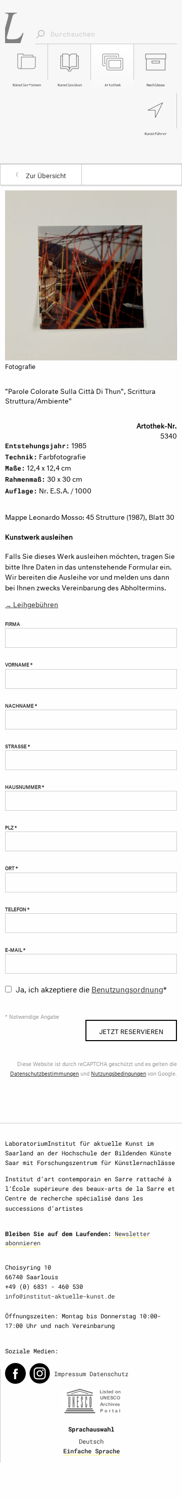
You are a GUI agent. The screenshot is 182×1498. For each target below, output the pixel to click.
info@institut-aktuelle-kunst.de (60, 1296)
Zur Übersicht (46, 175)
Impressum (70, 1374)
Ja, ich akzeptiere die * (91, 988)
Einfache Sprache (91, 1451)
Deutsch (91, 1441)
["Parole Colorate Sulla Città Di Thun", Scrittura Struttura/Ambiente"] (91, 273)
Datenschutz (108, 1374)
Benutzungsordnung (127, 988)
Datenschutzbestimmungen (44, 1073)
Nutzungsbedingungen (118, 1073)
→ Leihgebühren (31, 603)
